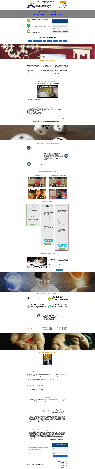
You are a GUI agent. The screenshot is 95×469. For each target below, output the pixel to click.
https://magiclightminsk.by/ (52, 379)
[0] (59, 7)
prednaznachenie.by (59, 376)
